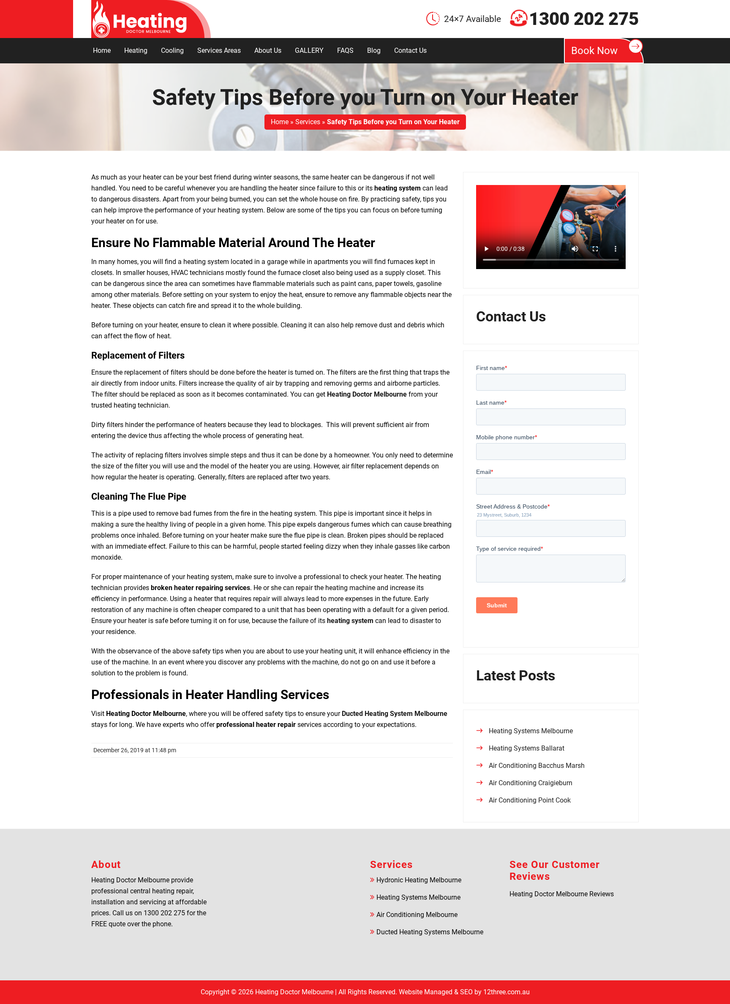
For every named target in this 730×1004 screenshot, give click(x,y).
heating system (350, 621)
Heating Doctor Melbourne (367, 394)
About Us (267, 50)
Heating (135, 50)
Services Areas (219, 50)
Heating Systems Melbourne (531, 731)
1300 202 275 (584, 19)
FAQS (345, 50)
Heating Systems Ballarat (526, 748)
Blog (374, 50)
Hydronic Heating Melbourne (418, 880)
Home (102, 50)
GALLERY (309, 50)
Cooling (172, 50)
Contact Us (410, 50)
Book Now (594, 51)
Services (307, 122)
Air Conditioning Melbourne (417, 915)
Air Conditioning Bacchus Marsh (537, 766)
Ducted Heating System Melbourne (394, 714)
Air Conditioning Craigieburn (530, 783)
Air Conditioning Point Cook (530, 800)
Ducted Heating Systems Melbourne (429, 932)
